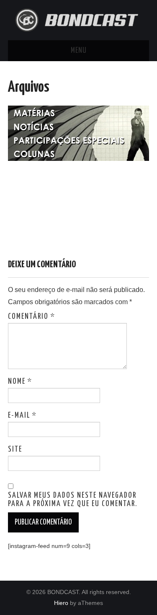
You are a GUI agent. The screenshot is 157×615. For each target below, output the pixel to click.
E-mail (22, 415)
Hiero (61, 602)
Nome (20, 381)
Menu (79, 50)
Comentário (31, 316)
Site (15, 449)
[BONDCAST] (78, 19)
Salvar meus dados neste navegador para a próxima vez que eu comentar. (72, 500)
